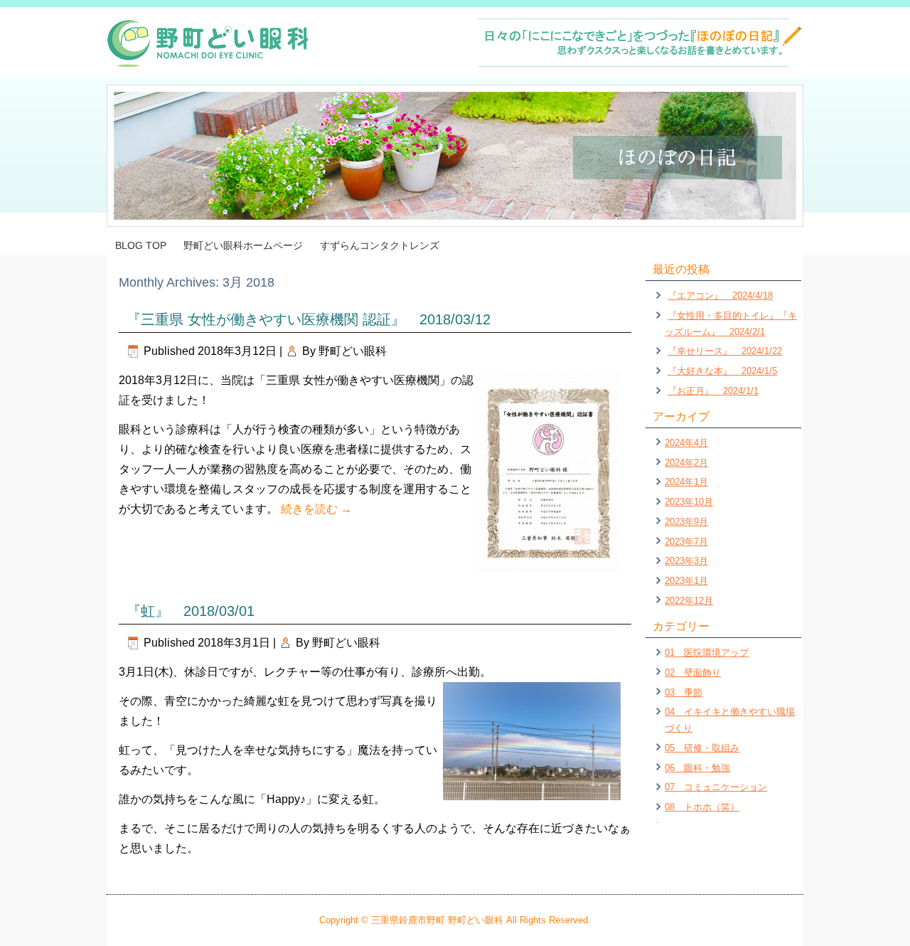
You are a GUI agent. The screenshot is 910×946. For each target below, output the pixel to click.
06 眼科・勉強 (697, 767)
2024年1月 (686, 482)
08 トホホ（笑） (702, 807)
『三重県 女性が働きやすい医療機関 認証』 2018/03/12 (309, 319)
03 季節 (683, 692)
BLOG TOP (140, 245)
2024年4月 (686, 442)
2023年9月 (686, 521)
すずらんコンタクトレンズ (379, 245)
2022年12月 (689, 600)
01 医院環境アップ (707, 652)
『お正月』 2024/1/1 (713, 391)
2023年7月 (686, 541)
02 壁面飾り (693, 672)
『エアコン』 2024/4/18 (720, 295)
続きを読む (316, 509)
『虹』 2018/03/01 (191, 611)
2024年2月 (686, 462)
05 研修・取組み (702, 748)
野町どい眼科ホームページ (243, 245)
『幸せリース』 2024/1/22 (725, 351)
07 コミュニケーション (716, 787)
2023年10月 (689, 501)
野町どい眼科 (352, 351)
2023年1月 (686, 580)
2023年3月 (686, 561)
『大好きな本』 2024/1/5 (722, 371)
